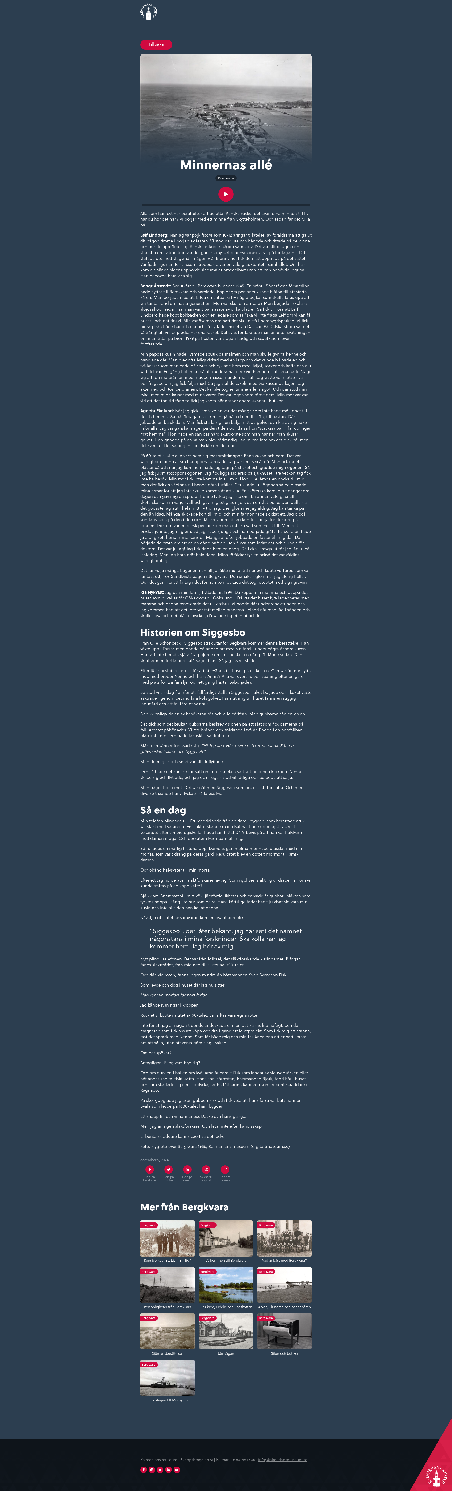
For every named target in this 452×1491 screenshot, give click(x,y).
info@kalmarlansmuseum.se (282, 1459)
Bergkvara (226, 178)
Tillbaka (156, 44)
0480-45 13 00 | (245, 1459)
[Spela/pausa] (226, 194)
